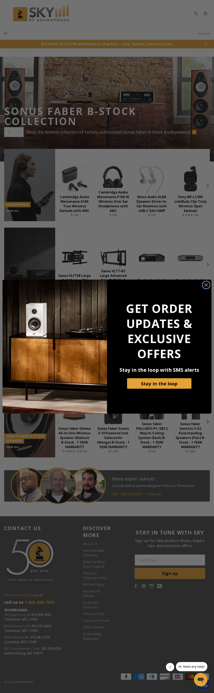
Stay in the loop (159, 383)
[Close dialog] (206, 285)
